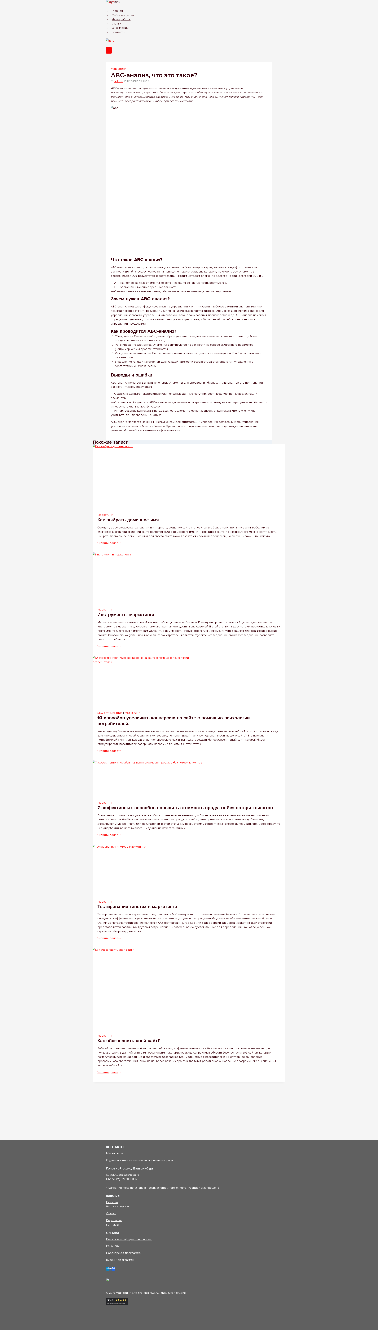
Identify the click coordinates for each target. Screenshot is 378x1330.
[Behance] (113, 1269)
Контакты (118, 32)
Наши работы (121, 19)
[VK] (110, 1269)
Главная (117, 11)
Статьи (116, 23)
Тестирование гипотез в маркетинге (137, 906)
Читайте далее (109, 543)
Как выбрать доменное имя (128, 520)
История (112, 1202)
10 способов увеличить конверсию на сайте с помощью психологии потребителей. (173, 720)
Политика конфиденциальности (129, 1239)
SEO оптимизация (109, 712)
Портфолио (114, 1220)
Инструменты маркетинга (125, 614)
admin (118, 81)
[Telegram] (107, 1269)
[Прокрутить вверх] (371, 1324)
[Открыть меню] (109, 50)
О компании (120, 28)
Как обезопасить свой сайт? (128, 1040)
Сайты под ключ (123, 15)
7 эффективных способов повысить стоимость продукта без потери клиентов (185, 807)
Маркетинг (118, 69)
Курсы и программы (120, 1260)
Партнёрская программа (123, 1253)
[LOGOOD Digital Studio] (189, 4)
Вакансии (113, 1246)
